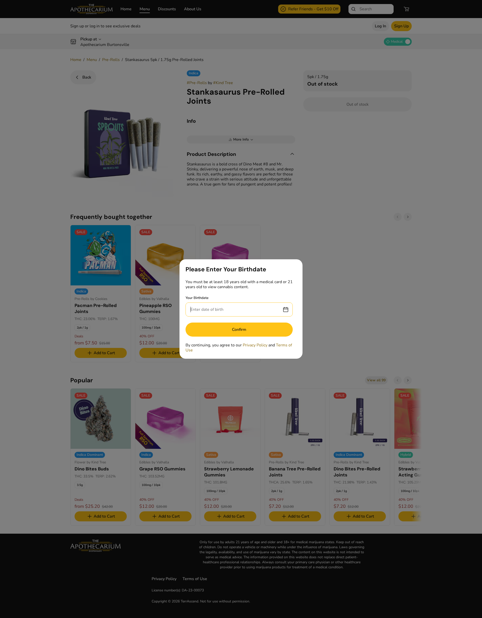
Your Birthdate (197, 297)
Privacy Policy (255, 345)
